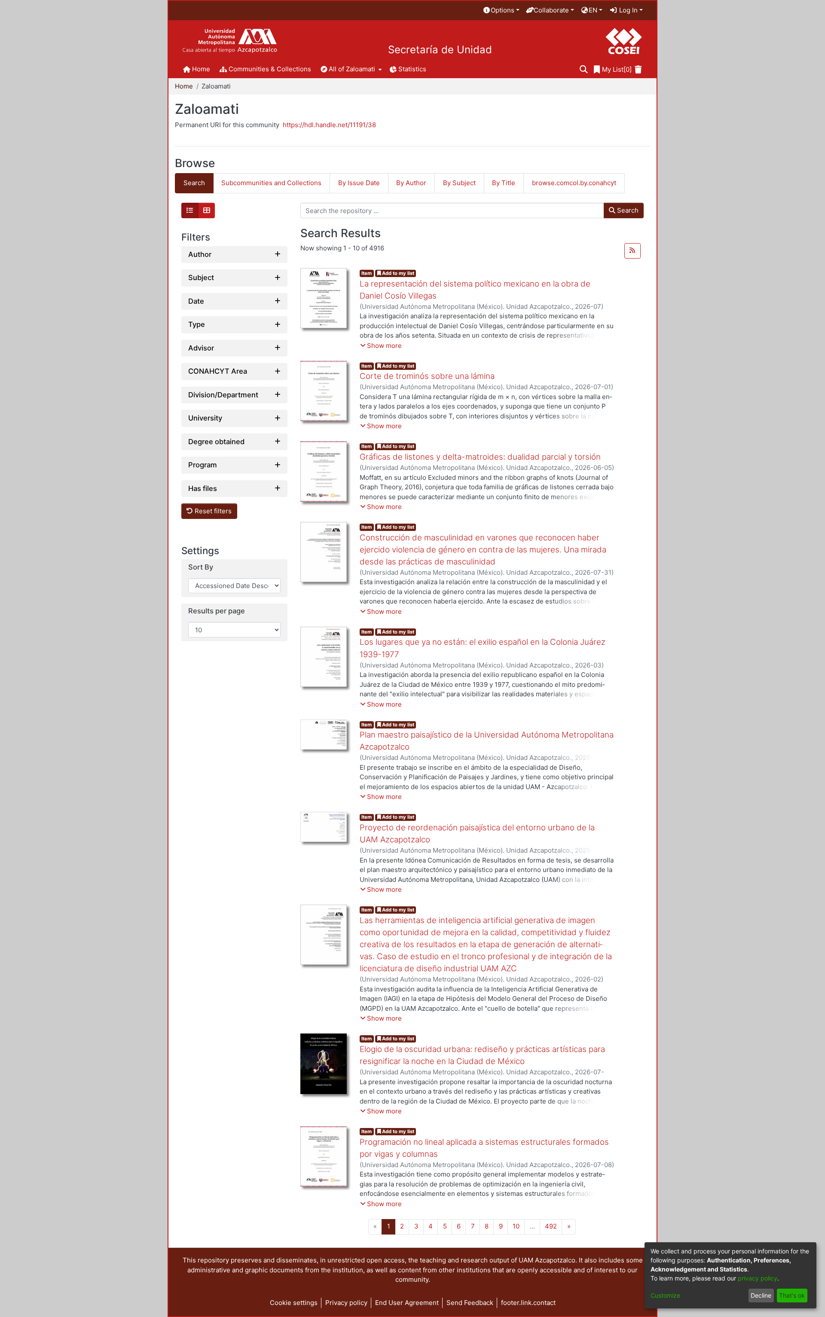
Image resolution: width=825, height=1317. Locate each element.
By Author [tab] (411, 183)
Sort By (200, 567)
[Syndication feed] (632, 251)
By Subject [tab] (459, 183)
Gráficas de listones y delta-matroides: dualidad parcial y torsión (480, 457)
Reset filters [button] (212, 511)
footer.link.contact (528, 1303)
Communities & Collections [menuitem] (270, 69)
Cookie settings (294, 1303)
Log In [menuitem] (627, 10)
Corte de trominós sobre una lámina (427, 376)
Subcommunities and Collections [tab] (271, 183)
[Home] (229, 41)
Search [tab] (194, 183)
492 (551, 1226)
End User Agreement (407, 1303)
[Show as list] (190, 210)
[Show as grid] (206, 210)
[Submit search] (584, 70)
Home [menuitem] (201, 69)
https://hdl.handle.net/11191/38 (329, 125)
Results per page (216, 611)
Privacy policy (346, 1303)
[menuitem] (501, 10)
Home (184, 86)
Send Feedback (469, 1303)
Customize (665, 1295)
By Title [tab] (503, 183)
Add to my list (397, 273)
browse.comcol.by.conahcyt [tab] (574, 183)
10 (516, 1226)
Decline (761, 1295)
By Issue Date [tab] (359, 183)
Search (627, 210)
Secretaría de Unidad (440, 50)
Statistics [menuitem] (412, 69)
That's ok (792, 1295)
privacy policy (757, 1278)
